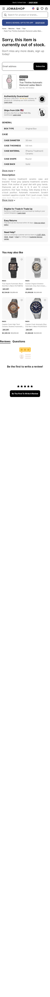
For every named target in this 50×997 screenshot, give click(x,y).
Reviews (5, 341)
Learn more (8, 102)
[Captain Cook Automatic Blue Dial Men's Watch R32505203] (45, 300)
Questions (18, 341)
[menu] (3, 8)
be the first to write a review (25, 393)
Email (11, 237)
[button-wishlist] (42, 8)
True (24, 29)
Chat (17, 237)
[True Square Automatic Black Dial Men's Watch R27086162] (22, 259)
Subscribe (40, 66)
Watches (11, 29)
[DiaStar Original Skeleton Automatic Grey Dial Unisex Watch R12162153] (45, 259)
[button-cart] (46, 8)
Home (4, 29)
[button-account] (37, 8)
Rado (18, 29)
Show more (7, 200)
